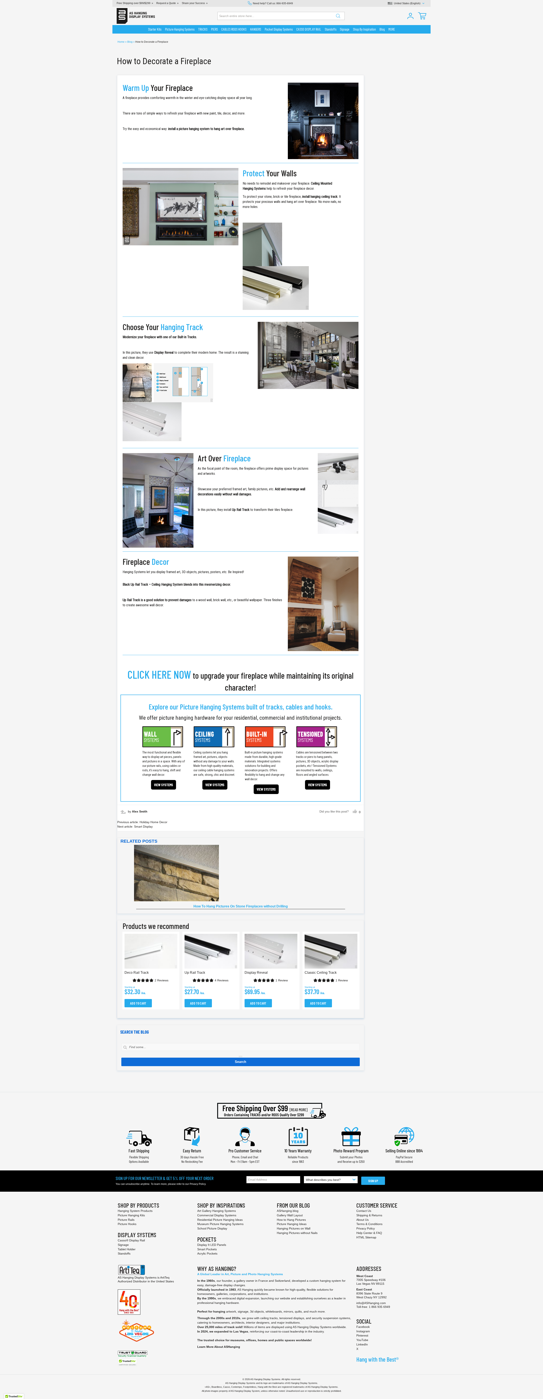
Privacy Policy (198, 1184)
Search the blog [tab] (134, 1031)
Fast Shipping (139, 1150)
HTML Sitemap (366, 1237)
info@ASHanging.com (371, 1303)
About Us (362, 1219)
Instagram (363, 1331)
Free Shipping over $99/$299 (133, 3)
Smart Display (143, 826)
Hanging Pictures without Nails (297, 1233)
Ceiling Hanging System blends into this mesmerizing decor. (191, 584)
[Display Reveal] (308, 355)
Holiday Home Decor (153, 822)
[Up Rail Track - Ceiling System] (158, 500)
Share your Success (193, 3)
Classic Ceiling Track (321, 972)
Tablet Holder (127, 1249)
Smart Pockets (207, 1249)
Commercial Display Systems (216, 1215)
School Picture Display (212, 1228)
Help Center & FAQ (369, 1233)
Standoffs (124, 1253)
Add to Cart (138, 1003)
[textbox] (240, 1047)
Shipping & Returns (369, 1215)
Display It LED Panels (211, 1244)
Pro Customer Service (245, 1150)
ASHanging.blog (287, 1210)
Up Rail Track (195, 972)
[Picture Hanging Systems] (323, 120)
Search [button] (240, 1062)
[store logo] (136, 16)
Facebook (363, 1326)
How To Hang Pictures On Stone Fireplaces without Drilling (240, 906)
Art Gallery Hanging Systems (216, 1210)
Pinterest (362, 1335)
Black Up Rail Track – (137, 584)
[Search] (338, 16)
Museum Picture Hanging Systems (220, 1224)
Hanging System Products (135, 1210)
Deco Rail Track (137, 972)
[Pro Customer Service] (245, 1136)
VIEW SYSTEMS (163, 785)
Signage (123, 1244)
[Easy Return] (192, 1136)
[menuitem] (154, 29)
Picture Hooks (127, 1224)
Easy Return (192, 1150)
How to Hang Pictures (291, 1219)
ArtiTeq (164, 1277)
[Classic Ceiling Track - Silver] (180, 206)
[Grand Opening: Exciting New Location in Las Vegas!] (136, 1330)
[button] (410, 16)
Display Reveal (256, 972)
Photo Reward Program (351, 1150)
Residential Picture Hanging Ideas (220, 1219)
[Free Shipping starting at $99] (271, 1110)
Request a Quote (166, 3)
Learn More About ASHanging (218, 1346)
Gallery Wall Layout (290, 1215)
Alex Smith (139, 811)
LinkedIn (362, 1344)
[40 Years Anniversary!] (129, 1301)
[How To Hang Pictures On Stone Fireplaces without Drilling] (240, 873)
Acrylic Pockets (207, 1253)
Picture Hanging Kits (131, 1215)
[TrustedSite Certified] (127, 1362)
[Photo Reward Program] (351, 1136)
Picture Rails (126, 1219)
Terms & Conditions (369, 1224)
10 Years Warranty (298, 1150)
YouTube (362, 1340)
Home (121, 41)
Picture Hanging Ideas (291, 1224)
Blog (130, 41)
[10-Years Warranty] (298, 1136)
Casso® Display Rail (131, 1240)
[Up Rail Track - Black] (323, 603)
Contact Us (363, 1210)
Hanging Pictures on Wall (293, 1228)
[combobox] (281, 16)
